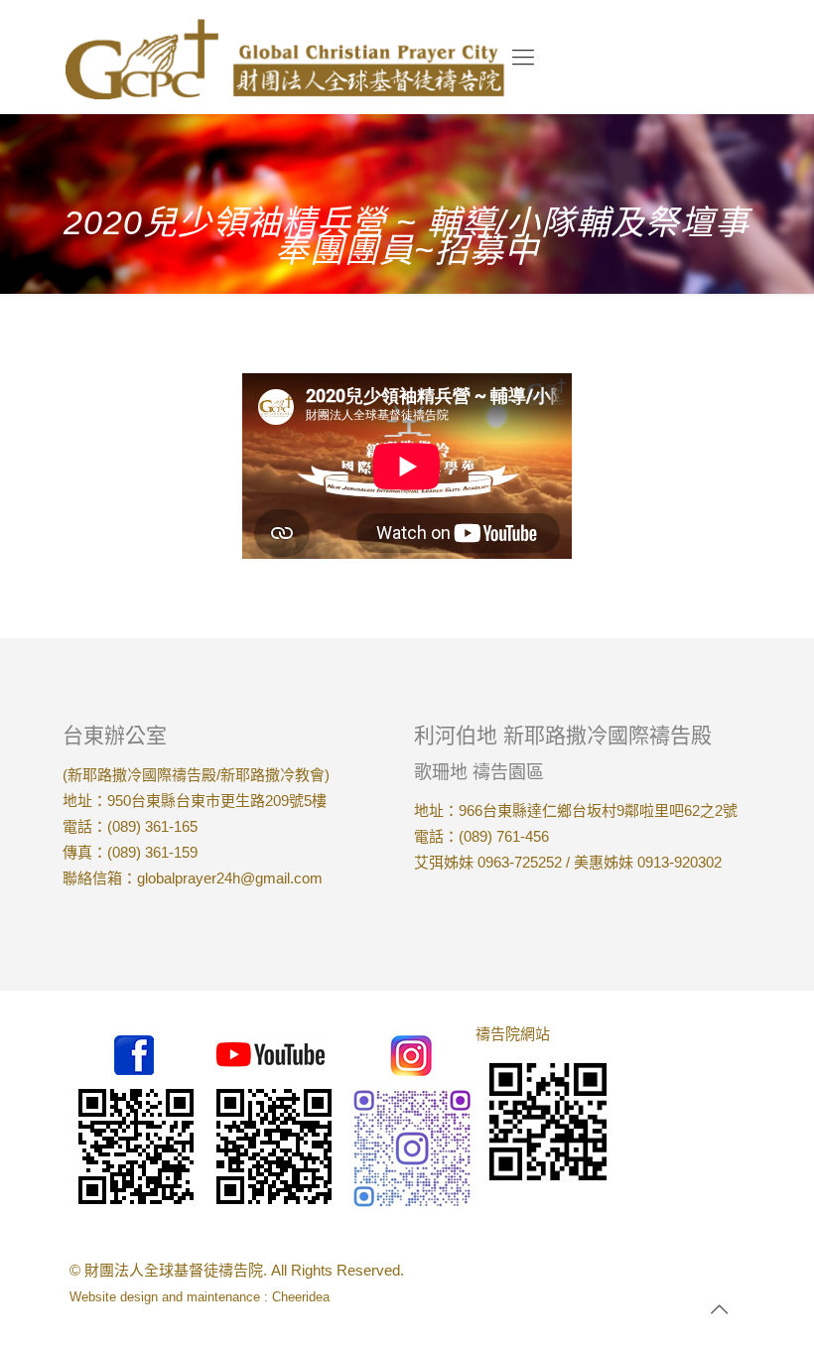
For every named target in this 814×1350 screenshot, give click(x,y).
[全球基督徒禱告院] (284, 57)
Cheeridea (301, 1296)
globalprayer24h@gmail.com (230, 878)
